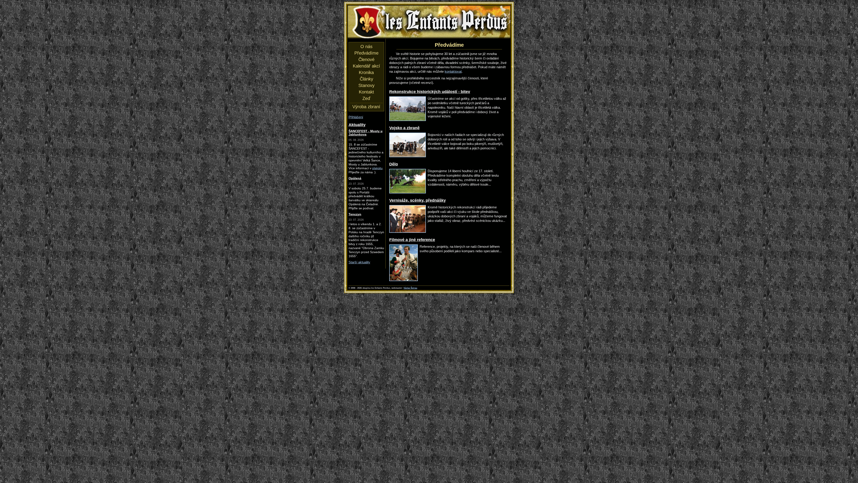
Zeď (366, 98)
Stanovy (366, 85)
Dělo (393, 164)
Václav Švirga (410, 288)
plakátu (377, 168)
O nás (366, 46)
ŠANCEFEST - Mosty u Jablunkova (366, 132)
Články (366, 78)
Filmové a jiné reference (412, 239)
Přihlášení (356, 117)
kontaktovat (453, 71)
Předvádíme (366, 53)
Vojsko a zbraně (404, 127)
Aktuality (357, 124)
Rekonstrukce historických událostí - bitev (429, 91)
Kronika (366, 72)
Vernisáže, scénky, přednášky (417, 200)
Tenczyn (355, 214)
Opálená (355, 178)
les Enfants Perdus (429, 9)
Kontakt (366, 91)
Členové (366, 59)
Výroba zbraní (366, 106)
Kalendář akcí (366, 66)
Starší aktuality (359, 262)
